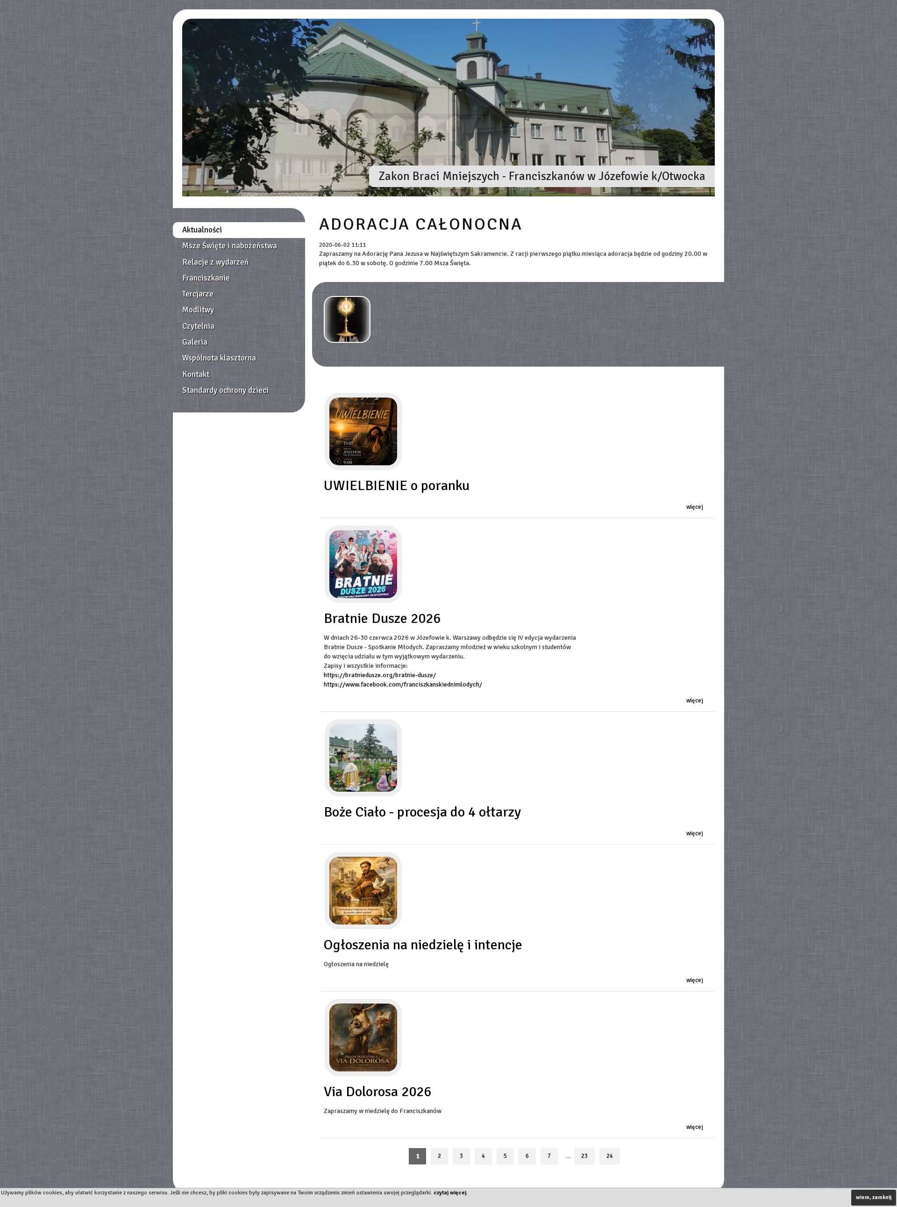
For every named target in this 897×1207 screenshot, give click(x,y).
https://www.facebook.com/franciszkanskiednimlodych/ (403, 684)
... (568, 1156)
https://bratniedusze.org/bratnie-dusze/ (380, 675)
